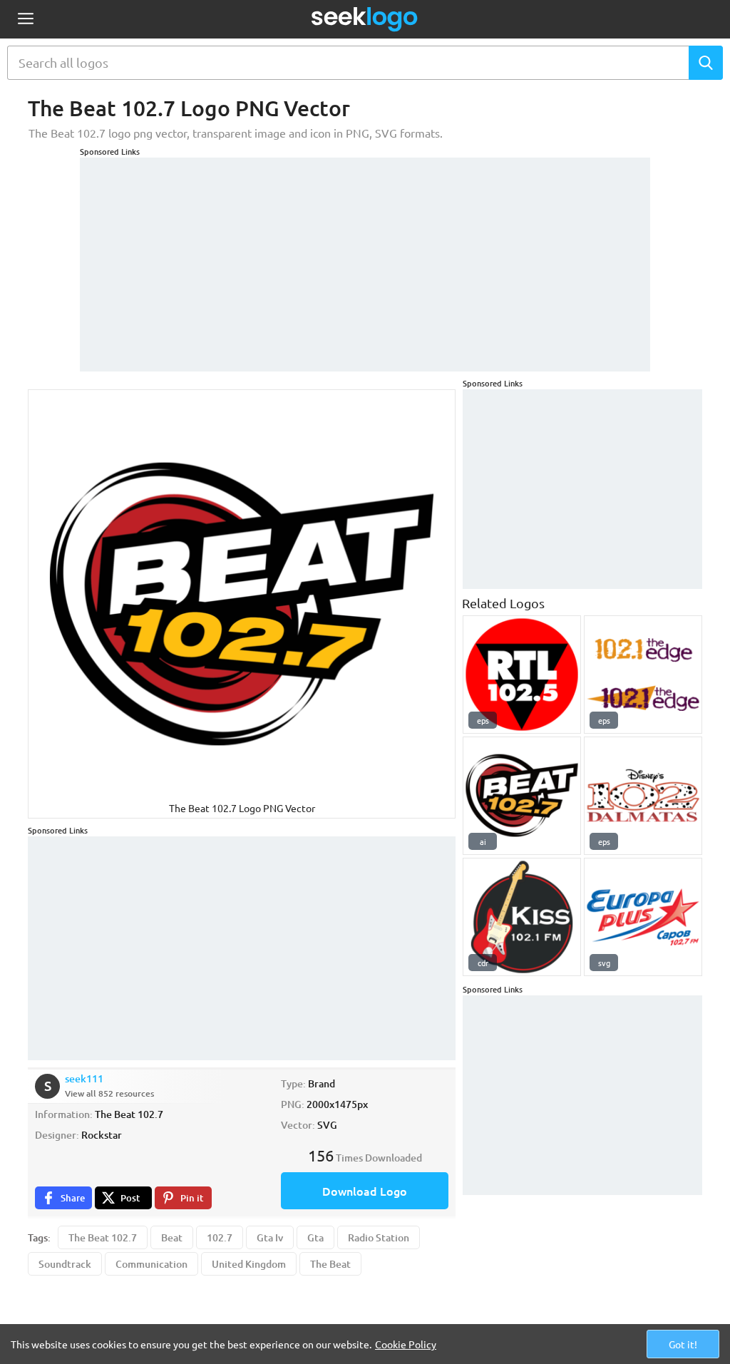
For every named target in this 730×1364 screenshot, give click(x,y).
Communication (151, 1264)
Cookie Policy (405, 1344)
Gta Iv (270, 1237)
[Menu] (25, 19)
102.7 (219, 1237)
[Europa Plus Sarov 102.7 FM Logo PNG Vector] (643, 917)
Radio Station (378, 1237)
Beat (171, 1237)
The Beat (330, 1264)
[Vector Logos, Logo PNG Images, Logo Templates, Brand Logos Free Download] (365, 19)
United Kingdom (249, 1264)
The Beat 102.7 (102, 1237)
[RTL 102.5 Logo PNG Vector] (522, 674)
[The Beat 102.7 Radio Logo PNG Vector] (522, 796)
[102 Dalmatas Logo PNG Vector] (643, 796)
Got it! (683, 1344)
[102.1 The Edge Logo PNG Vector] (643, 674)
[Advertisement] (365, 257)
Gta (315, 1237)
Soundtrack (64, 1264)
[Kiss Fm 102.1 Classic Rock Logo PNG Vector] (522, 917)
